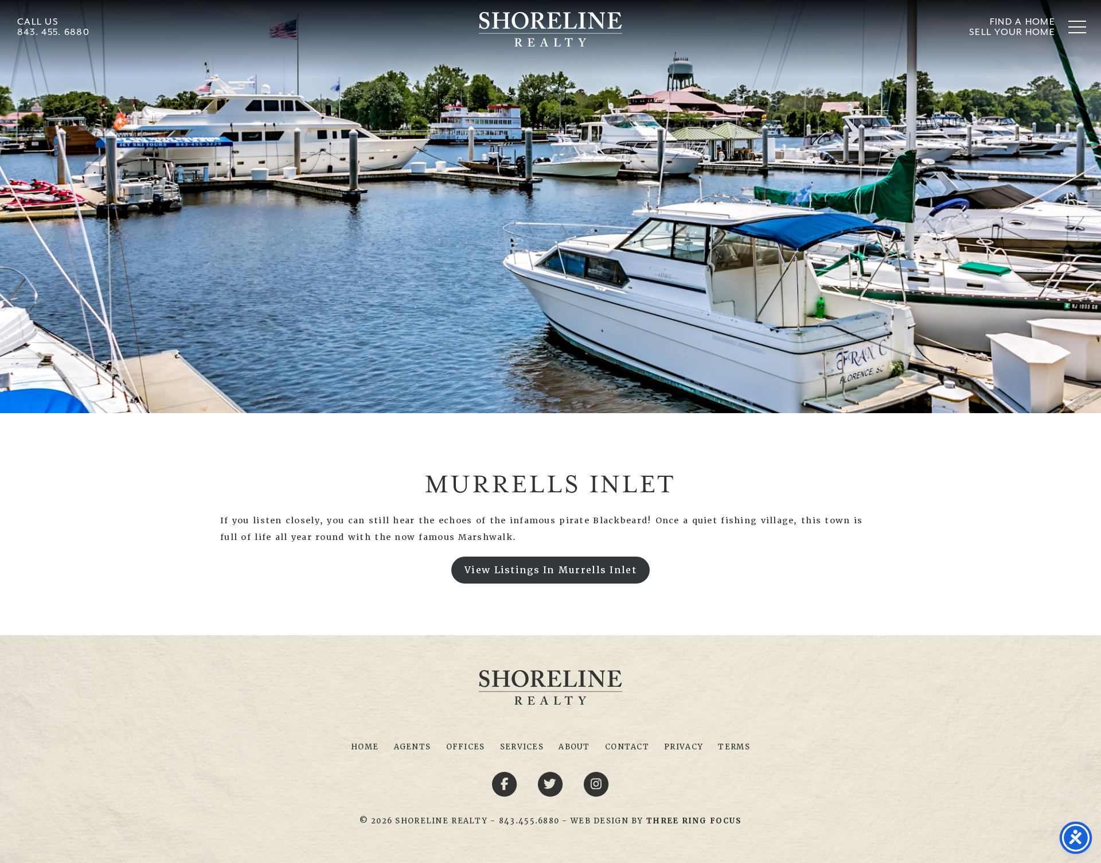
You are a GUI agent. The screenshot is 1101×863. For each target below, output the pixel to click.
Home (364, 747)
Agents (412, 747)
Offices (465, 747)
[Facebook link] (506, 783)
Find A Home (1022, 22)
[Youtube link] (596, 783)
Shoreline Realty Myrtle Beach (550, 29)
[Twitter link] (552, 783)
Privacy (683, 747)
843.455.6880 (529, 821)
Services (522, 747)
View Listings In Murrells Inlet (550, 570)
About (574, 747)
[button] (1077, 26)
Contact (627, 747)
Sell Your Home (1012, 32)
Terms (733, 747)
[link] (693, 821)
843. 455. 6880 (53, 32)
